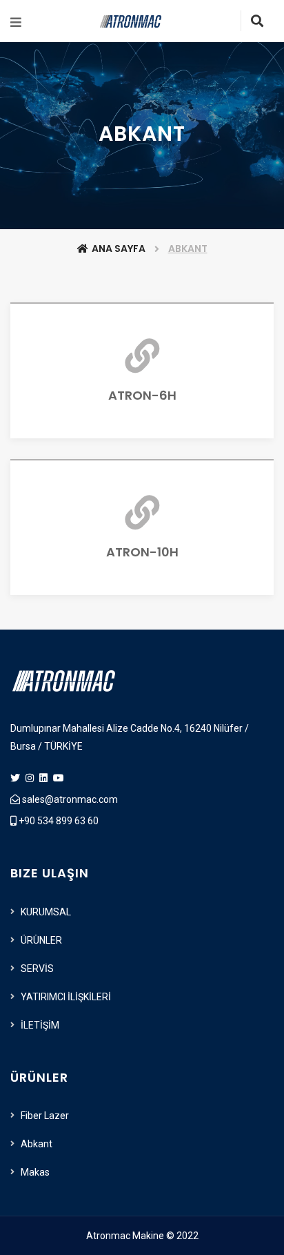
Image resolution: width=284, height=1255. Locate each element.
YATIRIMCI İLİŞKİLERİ (66, 996)
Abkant (36, 1143)
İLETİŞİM (40, 1025)
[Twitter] (16, 778)
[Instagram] (31, 778)
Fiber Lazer (45, 1115)
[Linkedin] (44, 778)
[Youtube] (58, 778)
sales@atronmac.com (69, 799)
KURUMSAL (46, 911)
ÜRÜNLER (41, 940)
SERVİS (37, 968)
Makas (35, 1172)
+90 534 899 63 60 (58, 820)
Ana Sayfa (118, 248)
